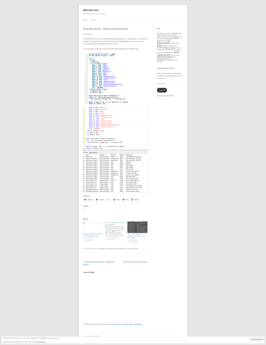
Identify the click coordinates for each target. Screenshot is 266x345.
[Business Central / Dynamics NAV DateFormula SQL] (93, 227)
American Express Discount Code (135, 262)
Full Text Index (161, 38)
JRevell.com (91, 10)
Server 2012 (170, 49)
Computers (101, 248)
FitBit (181, 36)
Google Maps (168, 38)
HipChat (175, 38)
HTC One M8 (160, 40)
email (170, 36)
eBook (167, 36)
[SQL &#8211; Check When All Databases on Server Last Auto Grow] (137, 227)
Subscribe (162, 90)
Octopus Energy (172, 45)
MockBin (173, 43)
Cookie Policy (42, 342)
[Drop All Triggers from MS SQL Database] (116, 230)
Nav (159, 45)
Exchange (175, 36)
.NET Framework (161, 33)
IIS (164, 40)
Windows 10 (168, 58)
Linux (168, 40)
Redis (178, 47)
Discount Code (161, 36)
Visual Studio (168, 57)
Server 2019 (160, 52)
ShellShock (167, 52)
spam (172, 52)
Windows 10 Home (163, 60)
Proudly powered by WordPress (92, 336)
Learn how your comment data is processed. (126, 324)
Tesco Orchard (175, 55)
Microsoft (163, 42)
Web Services (161, 58)
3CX (167, 33)
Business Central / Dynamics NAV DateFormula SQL (93, 235)
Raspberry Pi (172, 47)
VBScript (160, 57)
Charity (175, 35)
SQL (125, 248)
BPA (179, 33)
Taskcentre (164, 55)
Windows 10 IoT (173, 60)
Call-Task (169, 35)
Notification (165, 45)
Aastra (170, 33)
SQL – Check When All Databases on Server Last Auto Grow (136, 236)
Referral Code (160, 49)
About (93, 20)
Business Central (118, 248)
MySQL (177, 43)
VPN (174, 57)
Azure (175, 33)
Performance (162, 47)
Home (85, 20)
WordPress (160, 61)
